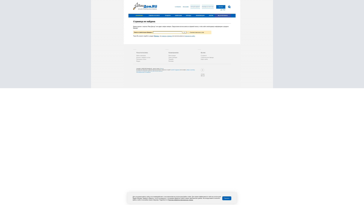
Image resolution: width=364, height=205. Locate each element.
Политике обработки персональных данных (180, 200)
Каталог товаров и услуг (143, 57)
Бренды (188, 15)
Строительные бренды (207, 57)
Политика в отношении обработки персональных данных (149, 71)
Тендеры (168, 15)
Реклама (171, 61)
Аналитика (139, 15)
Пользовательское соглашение (143, 72)
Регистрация (172, 55)
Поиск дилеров (173, 57)
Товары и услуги (154, 15)
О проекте (178, 6)
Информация (200, 15)
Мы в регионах (223, 15)
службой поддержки (175, 69)
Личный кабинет (195, 6)
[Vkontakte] (202, 70)
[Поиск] (229, 7)
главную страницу (166, 36)
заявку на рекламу (190, 69)
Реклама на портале (208, 6)
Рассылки (186, 6)
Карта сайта (204, 59)
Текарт (161, 68)
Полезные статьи (141, 59)
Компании (178, 15)
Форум (211, 15)
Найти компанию (141, 55)
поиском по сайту (190, 36)
